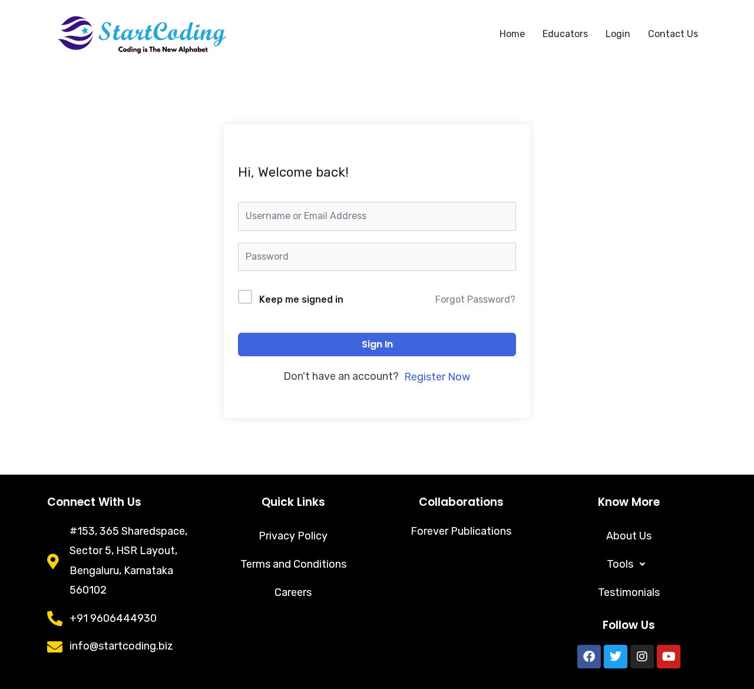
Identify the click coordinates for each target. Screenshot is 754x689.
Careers (293, 592)
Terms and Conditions (293, 564)
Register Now (437, 376)
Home (512, 33)
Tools (620, 564)
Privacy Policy (293, 535)
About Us (629, 535)
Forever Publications (461, 531)
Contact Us (673, 33)
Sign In (377, 344)
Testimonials (629, 592)
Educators (565, 33)
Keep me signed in (301, 299)
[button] (629, 564)
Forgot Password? (475, 299)
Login (618, 33)
